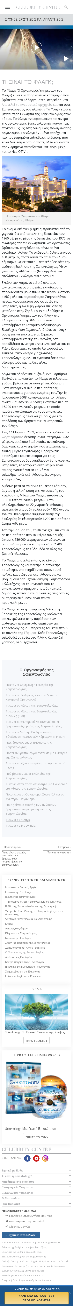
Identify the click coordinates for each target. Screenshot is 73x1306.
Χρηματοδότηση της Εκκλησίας (22, 971)
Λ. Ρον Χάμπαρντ (10, 1242)
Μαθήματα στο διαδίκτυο (18, 1182)
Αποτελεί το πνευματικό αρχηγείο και (30, 104)
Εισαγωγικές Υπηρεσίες (17, 1187)
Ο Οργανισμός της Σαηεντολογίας (24, 952)
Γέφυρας (30, 633)
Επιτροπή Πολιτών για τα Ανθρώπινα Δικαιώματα (28, 1280)
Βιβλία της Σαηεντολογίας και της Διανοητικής (31, 906)
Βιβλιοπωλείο (11, 1198)
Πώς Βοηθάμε (11, 1204)
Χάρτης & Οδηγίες (19, 1226)
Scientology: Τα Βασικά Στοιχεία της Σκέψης (35, 1032)
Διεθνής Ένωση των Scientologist (19, 1261)
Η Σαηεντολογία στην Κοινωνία (23, 976)
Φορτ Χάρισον (12, 437)
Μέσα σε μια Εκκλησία (18, 938)
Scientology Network (49, 1242)
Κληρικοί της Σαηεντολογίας (21, 933)
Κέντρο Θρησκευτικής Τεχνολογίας (24, 962)
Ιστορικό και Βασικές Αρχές (20, 887)
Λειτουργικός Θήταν (16, 928)
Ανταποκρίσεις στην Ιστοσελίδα (27, 1221)
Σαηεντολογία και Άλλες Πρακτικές (25, 948)
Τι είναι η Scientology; (17, 1176)
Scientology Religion (13, 1247)
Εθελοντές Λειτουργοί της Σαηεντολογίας (24, 1256)
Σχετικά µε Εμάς (12, 1170)
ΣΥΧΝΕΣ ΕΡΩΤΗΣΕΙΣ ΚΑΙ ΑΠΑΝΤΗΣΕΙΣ (36, 880)
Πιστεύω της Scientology (18, 892)
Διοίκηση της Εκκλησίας (18, 957)
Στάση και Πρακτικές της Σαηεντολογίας (27, 943)
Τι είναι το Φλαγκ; (18, 820)
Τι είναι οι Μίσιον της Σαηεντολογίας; (32, 705)
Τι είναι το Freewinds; (21, 825)
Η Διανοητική (28, 1242)
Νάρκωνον (7, 1265)
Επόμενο (64, 847)
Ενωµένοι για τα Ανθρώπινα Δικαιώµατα (23, 1270)
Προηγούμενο (12, 847)
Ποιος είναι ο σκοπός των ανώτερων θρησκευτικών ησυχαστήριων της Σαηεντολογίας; (31, 809)
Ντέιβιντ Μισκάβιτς (36, 1247)
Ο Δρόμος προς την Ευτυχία (54, 1261)
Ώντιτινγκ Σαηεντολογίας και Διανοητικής (28, 919)
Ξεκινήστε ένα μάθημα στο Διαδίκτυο (22, 1251)
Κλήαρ (9, 924)
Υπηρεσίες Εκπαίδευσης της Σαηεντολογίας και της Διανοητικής (34, 912)
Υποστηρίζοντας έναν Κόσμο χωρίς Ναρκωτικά (40, 1265)
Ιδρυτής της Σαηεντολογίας (20, 897)
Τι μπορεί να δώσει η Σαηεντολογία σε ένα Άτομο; (33, 902)
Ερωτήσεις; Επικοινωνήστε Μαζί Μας (30, 1215)
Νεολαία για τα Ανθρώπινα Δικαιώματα (22, 1275)
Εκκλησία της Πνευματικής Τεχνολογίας (27, 967)
